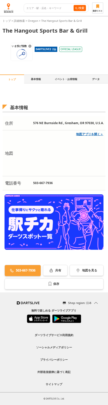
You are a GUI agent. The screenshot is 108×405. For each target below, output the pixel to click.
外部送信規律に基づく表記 (54, 372)
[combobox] (50, 8)
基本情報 (36, 79)
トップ (7, 21)
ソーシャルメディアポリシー (54, 347)
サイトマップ (54, 384)
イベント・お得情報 (66, 79)
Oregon (33, 21)
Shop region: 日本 (80, 303)
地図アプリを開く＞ (89, 134)
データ (96, 79)
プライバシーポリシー (54, 359)
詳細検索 (20, 21)
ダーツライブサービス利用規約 (54, 335)
